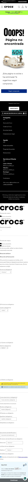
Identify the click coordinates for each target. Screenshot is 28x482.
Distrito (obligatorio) (5, 346)
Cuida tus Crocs (7, 126)
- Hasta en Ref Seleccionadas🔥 (14, 12)
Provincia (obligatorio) (6, 269)
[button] (2, 7)
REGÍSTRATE (14, 108)
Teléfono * (3, 450)
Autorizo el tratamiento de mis (15, 457)
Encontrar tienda (7, 130)
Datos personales (23, 457)
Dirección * (3, 442)
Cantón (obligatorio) (5, 307)
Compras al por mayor (9, 134)
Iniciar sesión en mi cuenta (13, 113)
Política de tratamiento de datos (10, 197)
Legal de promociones (20, 195)
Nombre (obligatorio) (5, 407)
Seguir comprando (14, 91)
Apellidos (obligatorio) (6, 416)
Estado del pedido (8, 145)
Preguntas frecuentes (9, 149)
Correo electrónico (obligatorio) (8, 397)
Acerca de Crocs (7, 123)
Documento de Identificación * (8, 432)
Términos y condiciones (8, 195)
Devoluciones (6, 153)
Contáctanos (6, 178)
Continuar (14, 480)
